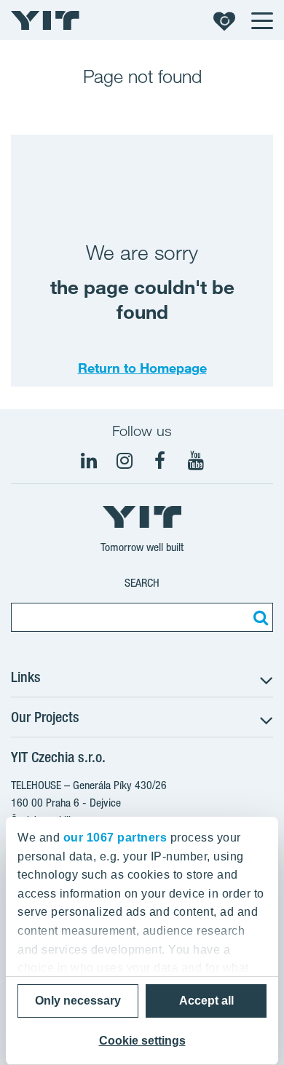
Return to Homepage (142, 367)
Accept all (206, 1000)
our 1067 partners (115, 837)
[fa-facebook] (160, 460)
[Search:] (258, 617)
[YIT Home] (45, 20)
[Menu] (261, 20)
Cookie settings (142, 1040)
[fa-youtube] (196, 460)
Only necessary (78, 1000)
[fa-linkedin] (88, 460)
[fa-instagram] (124, 460)
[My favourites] (224, 20)
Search (142, 583)
